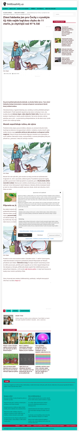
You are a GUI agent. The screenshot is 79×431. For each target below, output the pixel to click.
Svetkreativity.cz (27, 385)
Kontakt (52, 238)
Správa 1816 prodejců (24, 231)
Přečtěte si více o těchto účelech (37, 231)
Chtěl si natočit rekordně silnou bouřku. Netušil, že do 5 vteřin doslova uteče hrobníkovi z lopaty (68, 60)
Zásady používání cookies (39, 425)
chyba (8, 310)
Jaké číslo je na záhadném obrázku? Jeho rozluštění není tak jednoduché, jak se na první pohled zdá (26, 370)
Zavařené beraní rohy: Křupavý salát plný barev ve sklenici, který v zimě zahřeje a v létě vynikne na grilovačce (15, 419)
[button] (60, 192)
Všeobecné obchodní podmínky (56, 425)
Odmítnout (40, 235)
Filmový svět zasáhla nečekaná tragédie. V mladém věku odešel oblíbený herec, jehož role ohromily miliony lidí (39, 421)
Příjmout (25, 235)
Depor (17, 280)
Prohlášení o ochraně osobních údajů (41, 238)
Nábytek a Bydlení (50, 8)
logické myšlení (24, 310)
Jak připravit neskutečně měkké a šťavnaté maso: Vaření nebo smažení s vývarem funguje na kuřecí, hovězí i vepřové (67, 31)
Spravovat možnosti (54, 235)
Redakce (17, 425)
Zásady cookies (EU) (71, 425)
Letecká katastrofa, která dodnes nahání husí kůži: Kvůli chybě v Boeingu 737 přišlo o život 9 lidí (39, 410)
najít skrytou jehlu (30, 269)
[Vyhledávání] (64, 14)
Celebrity (5, 8)
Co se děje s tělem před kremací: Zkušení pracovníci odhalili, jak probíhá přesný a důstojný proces (37, 404)
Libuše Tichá (19, 316)
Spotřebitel (40, 8)
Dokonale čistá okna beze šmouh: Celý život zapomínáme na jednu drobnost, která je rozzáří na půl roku (68, 51)
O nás (23, 425)
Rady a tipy (13, 8)
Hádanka (15, 310)
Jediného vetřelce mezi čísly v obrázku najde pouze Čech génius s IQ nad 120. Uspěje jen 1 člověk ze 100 (42, 370)
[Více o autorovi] (41, 320)
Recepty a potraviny (22, 8)
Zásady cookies (28, 238)
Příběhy (33, 8)
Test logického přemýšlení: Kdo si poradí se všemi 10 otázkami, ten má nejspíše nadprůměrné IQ (42, 349)
